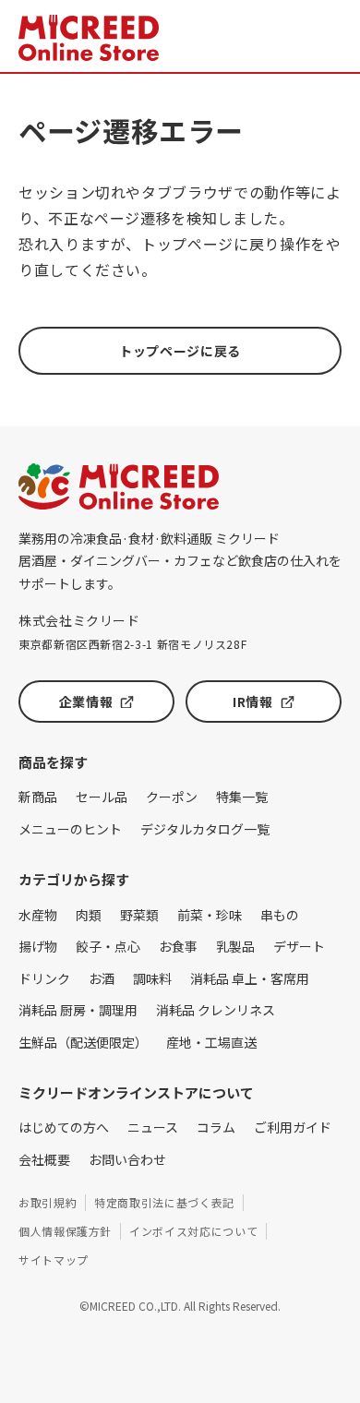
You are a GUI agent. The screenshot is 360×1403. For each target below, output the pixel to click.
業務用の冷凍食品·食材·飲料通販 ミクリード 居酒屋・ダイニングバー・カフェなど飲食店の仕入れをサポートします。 (180, 561)
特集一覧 (242, 796)
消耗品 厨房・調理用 (78, 1010)
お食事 (178, 946)
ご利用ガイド (292, 1127)
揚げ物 (37, 946)
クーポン (172, 796)
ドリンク (44, 978)
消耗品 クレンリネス (215, 1010)
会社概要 (44, 1159)
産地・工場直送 (211, 1042)
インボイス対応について (193, 1231)
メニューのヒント (70, 829)
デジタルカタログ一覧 (205, 829)
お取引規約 (47, 1202)
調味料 (152, 978)
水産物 (37, 914)
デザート (299, 946)
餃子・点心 (108, 946)
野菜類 (139, 914)
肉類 (89, 914)
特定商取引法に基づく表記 (164, 1202)
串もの (279, 914)
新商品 (37, 796)
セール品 (101, 796)
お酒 (101, 978)
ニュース (152, 1127)
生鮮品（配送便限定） (83, 1042)
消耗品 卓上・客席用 (249, 978)
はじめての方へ (63, 1127)
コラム (216, 1127)
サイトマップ (53, 1259)
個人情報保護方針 (65, 1231)
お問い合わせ (127, 1159)
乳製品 (235, 946)
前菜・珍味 (209, 914)
